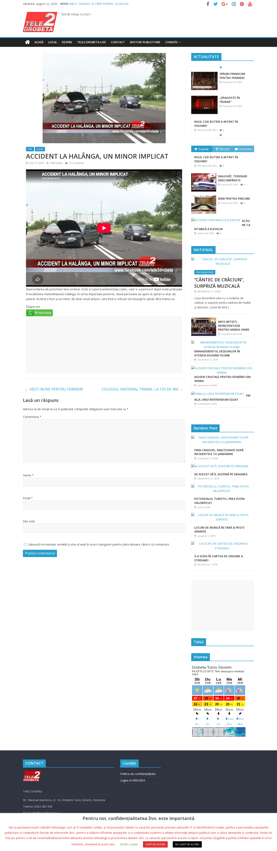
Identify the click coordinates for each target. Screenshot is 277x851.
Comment (245, 149)
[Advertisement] (104, 344)
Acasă (38, 42)
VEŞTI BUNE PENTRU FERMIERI (54, 389)
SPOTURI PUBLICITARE (145, 42)
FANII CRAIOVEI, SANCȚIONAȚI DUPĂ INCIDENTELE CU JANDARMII (219, 452)
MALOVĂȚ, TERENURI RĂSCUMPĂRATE (232, 178)
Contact (118, 42)
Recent (224, 149)
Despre (67, 42)
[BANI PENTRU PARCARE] (204, 196)
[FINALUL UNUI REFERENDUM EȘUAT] (217, 394)
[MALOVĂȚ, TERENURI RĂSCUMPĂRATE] (204, 173)
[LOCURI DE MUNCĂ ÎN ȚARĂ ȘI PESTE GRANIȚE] (222, 515)
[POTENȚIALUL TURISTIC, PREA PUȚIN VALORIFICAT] (222, 486)
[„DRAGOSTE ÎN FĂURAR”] (204, 98)
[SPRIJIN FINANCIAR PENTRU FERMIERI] (204, 74)
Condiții (171, 42)
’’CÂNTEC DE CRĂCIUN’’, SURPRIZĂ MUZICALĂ (219, 282)
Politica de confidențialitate (138, 774)
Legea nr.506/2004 (132, 780)
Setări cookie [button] (129, 844)
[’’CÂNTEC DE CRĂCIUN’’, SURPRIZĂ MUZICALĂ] (222, 259)
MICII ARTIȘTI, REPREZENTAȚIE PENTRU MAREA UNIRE (233, 325)
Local (52, 42)
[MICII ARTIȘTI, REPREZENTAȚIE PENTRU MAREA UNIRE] (203, 320)
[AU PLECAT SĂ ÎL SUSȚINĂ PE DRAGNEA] (220, 466)
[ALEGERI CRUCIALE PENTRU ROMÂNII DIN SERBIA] (221, 368)
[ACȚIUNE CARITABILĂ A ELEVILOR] (216, 218)
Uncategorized (204, 272)
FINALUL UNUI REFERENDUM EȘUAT (222, 397)
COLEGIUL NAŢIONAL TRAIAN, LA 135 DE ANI (142, 389)
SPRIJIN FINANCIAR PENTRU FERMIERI (232, 76)
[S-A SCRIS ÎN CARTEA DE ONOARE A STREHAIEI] (222, 543)
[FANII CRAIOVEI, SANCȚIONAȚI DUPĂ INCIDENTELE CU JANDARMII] (222, 437)
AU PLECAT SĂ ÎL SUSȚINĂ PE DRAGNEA (220, 474)
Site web (29, 521)
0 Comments (76, 163)
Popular (203, 149)
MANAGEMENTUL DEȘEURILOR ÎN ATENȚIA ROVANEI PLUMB (217, 353)
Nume (28, 475)
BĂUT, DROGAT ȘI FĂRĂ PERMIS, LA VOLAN (98, 4)
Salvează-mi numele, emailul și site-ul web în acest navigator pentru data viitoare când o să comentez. (99, 544)
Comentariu (32, 417)
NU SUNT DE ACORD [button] (187, 844)
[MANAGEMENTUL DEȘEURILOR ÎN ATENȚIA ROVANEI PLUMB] (221, 342)
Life (30, 149)
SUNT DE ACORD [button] (155, 844)
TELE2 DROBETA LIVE (91, 42)
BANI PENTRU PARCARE (234, 198)
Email (28, 498)
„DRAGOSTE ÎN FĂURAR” (230, 100)
